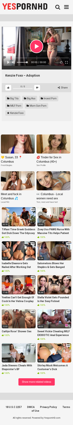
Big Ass (31, 98)
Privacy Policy (48, 407)
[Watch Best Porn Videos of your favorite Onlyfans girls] (25, 7)
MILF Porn (15, 105)
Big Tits (14, 98)
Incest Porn (50, 98)
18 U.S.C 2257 (13, 407)
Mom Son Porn (37, 105)
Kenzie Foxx (17, 113)
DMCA (31, 407)
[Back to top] (66, 417)
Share (64, 87)
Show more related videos (36, 381)
